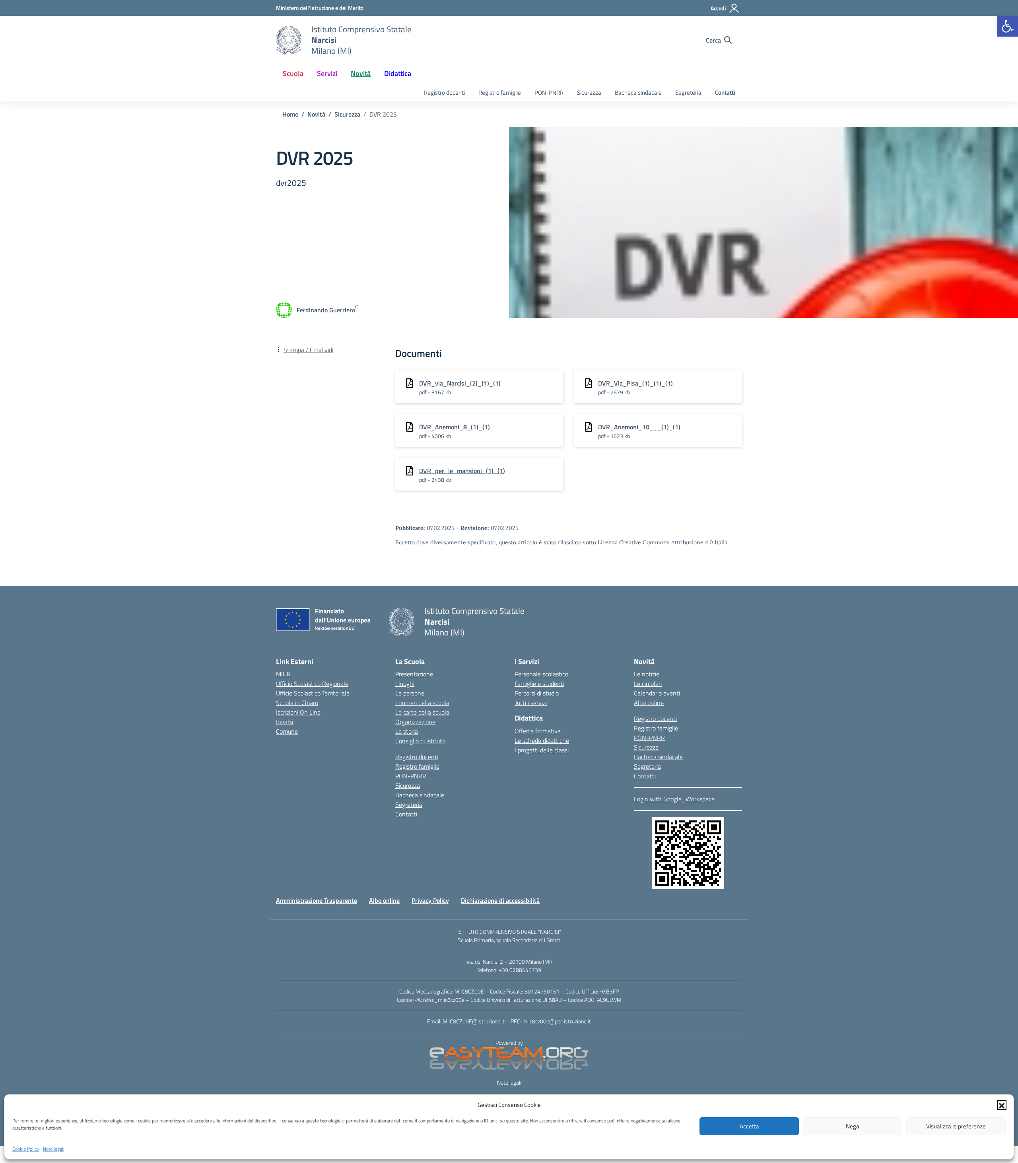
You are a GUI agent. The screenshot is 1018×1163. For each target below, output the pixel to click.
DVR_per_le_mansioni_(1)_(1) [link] (462, 470)
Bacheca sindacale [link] (638, 92)
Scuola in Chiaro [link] (297, 702)
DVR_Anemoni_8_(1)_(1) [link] (454, 427)
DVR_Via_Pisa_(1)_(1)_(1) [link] (635, 383)
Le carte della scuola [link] (422, 712)
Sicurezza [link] (589, 92)
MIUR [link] (283, 674)
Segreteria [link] (688, 92)
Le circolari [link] (648, 683)
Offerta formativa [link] (538, 731)
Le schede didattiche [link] (542, 740)
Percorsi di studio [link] (537, 693)
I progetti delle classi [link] (542, 750)
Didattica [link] (397, 73)
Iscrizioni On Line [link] (298, 712)
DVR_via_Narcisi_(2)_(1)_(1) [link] (460, 383)
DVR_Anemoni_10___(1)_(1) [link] (639, 427)
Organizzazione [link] (415, 722)
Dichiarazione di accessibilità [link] (500, 900)
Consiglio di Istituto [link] (420, 741)
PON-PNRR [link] (548, 92)
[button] (1002, 1105)
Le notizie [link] (646, 674)
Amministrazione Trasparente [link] (316, 900)
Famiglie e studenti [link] (539, 683)
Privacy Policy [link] (430, 900)
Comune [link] (287, 731)
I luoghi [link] (404, 683)
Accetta (749, 1126)
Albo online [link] (649, 702)
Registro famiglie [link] (499, 92)
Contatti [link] (725, 92)
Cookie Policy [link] (25, 1148)
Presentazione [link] (414, 674)
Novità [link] (361, 73)
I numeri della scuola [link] (422, 702)
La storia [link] (406, 731)
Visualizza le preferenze (956, 1126)
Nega (852, 1126)
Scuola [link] (293, 73)
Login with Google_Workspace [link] (674, 799)
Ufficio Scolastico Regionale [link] (312, 683)
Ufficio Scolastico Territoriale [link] (313, 693)
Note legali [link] (53, 1148)
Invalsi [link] (284, 722)
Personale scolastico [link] (541, 674)
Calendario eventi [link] (657, 693)
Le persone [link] (409, 693)
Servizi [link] (327, 73)
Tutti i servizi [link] (531, 702)
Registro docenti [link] (444, 92)
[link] (1007, 26)
